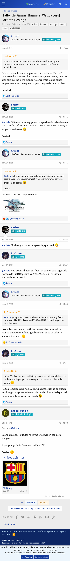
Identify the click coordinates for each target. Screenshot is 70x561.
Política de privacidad (48, 531)
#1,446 (65, 304)
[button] (4, 4)
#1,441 (65, 48)
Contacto (6, 531)
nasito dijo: (9, 56)
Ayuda (63, 531)
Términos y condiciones (24, 531)
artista (34, 24)
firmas (62, 24)
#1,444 (65, 239)
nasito (15, 104)
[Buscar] (66, 4)
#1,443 (65, 163)
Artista (7, 24)
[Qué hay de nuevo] (60, 4)
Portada (6, 534)
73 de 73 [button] (43, 502)
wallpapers (15, 28)
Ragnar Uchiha (19, 410)
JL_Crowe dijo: (10, 312)
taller (5, 28)
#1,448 (65, 423)
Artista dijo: (9, 371)
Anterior (32, 502)
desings (53, 24)
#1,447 (65, 363)
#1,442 (65, 117)
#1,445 (65, 265)
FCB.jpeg (7, 488)
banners (44, 24)
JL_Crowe (16, 253)
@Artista (6, 122)
